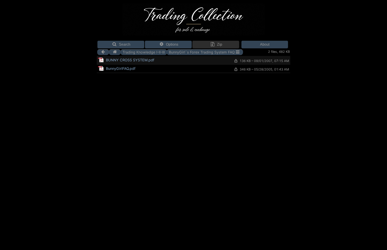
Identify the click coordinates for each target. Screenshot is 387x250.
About (264, 44)
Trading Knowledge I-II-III (144, 52)
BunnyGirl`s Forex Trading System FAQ (202, 52)
